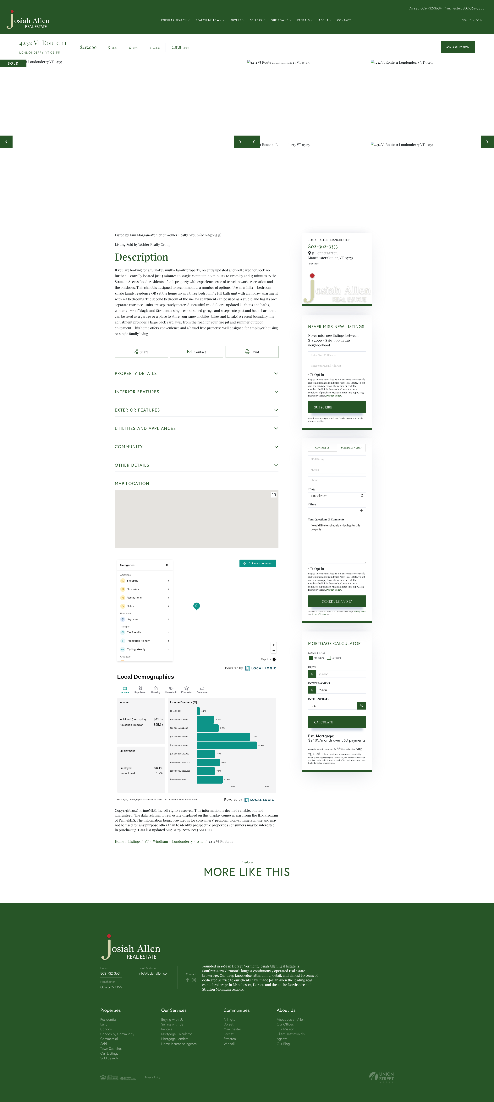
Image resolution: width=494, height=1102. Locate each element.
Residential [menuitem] (108, 1019)
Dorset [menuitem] (229, 1024)
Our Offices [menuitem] (285, 1024)
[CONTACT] (458, 47)
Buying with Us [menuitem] (172, 1019)
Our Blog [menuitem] (283, 1043)
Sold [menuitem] (103, 1043)
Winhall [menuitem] (229, 1043)
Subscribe (323, 407)
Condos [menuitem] (106, 1029)
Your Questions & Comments (326, 519)
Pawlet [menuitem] (229, 1034)
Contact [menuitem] (344, 20)
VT (147, 841)
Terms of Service (319, 614)
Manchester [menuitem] (232, 1029)
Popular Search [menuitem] (174, 20)
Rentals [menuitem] (303, 20)
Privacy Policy (333, 395)
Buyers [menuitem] (235, 20)
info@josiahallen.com (154, 973)
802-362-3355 (473, 8)
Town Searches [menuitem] (111, 1048)
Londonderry (182, 841)
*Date (311, 489)
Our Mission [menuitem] (285, 1029)
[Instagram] (194, 980)
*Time (312, 504)
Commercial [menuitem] (109, 1038)
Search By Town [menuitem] (209, 20)
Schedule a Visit (351, 447)
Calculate (323, 722)
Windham (160, 841)
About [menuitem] (323, 20)
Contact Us (313, 263)
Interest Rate (318, 699)
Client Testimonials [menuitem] (291, 1034)
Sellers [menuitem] (256, 20)
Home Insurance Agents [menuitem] (178, 1043)
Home (119, 841)
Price (312, 667)
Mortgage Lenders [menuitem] (174, 1038)
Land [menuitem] (103, 1024)
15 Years (336, 657)
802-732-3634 (431, 8)
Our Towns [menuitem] (279, 20)
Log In (478, 20)
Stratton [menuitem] (230, 1038)
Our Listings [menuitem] (109, 1053)
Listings (134, 841)
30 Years (319, 657)
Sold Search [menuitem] (109, 1058)
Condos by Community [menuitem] (117, 1034)
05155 (201, 841)
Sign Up (466, 20)
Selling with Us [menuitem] (172, 1024)
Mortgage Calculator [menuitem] (176, 1034)
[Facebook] (187, 980)
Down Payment (319, 683)
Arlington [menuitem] (230, 1019)
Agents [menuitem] (282, 1038)
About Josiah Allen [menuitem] (291, 1019)
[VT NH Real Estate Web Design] (381, 1077)
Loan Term (316, 652)
